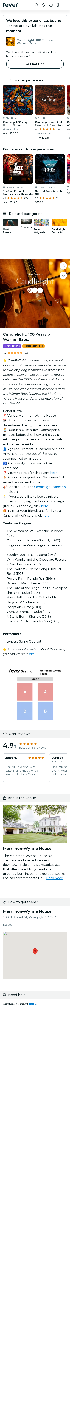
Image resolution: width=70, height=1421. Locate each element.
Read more (54, 878)
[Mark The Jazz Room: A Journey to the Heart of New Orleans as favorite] (28, 158)
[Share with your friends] (63, 266)
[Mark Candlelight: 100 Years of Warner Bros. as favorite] (63, 275)
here (53, 473)
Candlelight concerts (50, 487)
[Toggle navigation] (65, 5)
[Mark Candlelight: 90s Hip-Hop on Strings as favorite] (28, 89)
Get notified (35, 64)
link (31, 654)
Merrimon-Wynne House (27, 911)
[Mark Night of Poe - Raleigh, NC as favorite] (60, 158)
